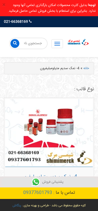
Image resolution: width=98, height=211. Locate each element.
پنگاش (17, 205)
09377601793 (37, 192)
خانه (86, 68)
